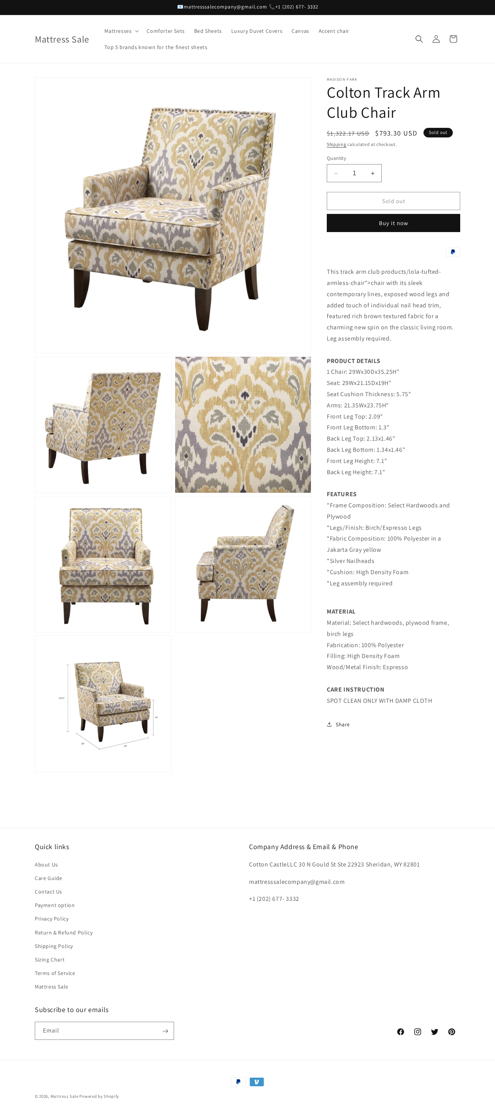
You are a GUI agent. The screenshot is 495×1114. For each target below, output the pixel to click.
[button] (121, 31)
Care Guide (48, 878)
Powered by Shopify (99, 1096)
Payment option (55, 905)
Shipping (336, 144)
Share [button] (343, 724)
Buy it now (393, 223)
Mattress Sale (51, 986)
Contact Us (48, 891)
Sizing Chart (50, 959)
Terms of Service (55, 973)
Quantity (336, 158)
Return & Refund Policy (63, 932)
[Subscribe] (165, 1031)
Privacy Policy (51, 918)
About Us (46, 864)
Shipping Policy (54, 945)
